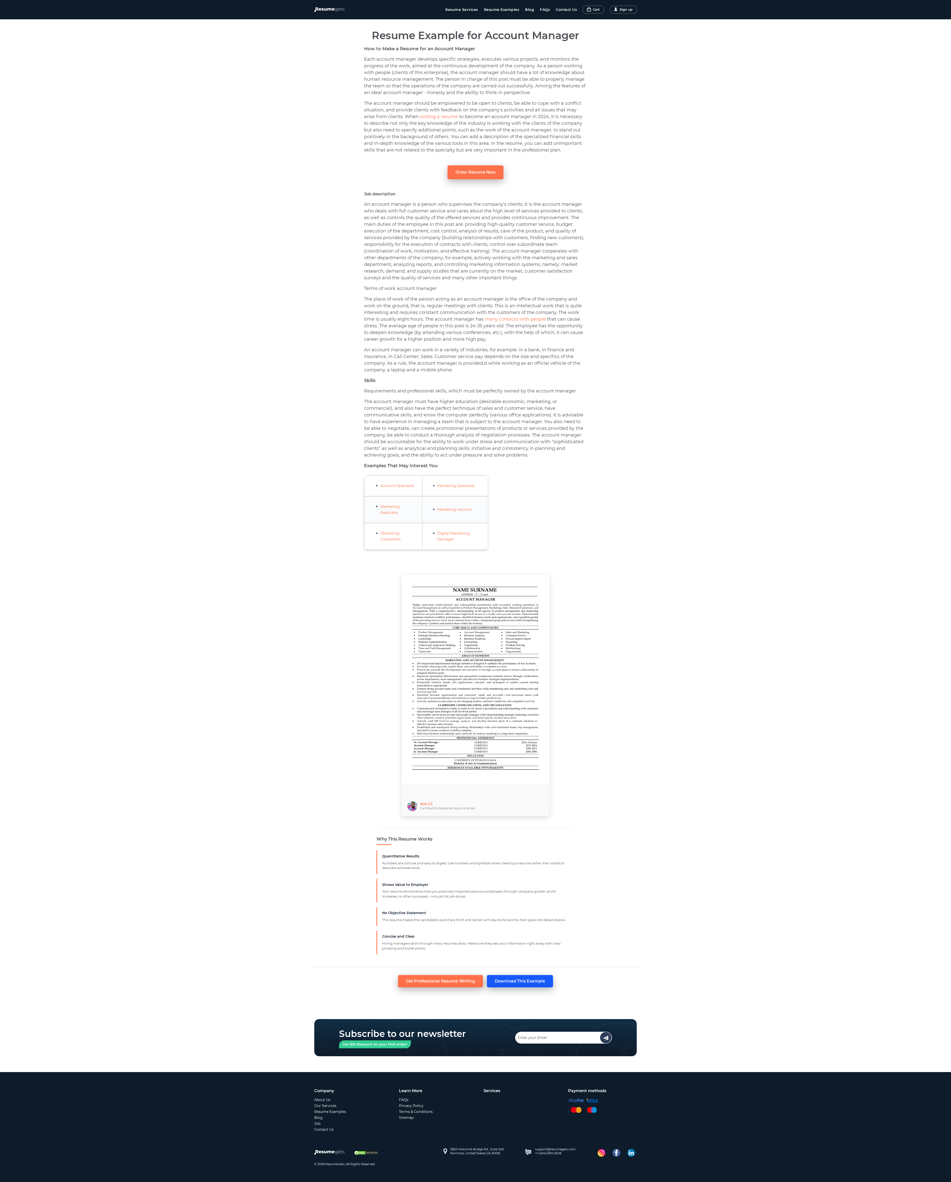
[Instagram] (601, 1152)
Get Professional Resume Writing (440, 981)
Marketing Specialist (456, 485)
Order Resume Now (475, 172)
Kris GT (426, 804)
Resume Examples (501, 9)
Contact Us (566, 9)
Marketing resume (454, 509)
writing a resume (439, 116)
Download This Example (520, 981)
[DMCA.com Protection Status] (366, 1152)
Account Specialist (397, 485)
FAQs (545, 9)
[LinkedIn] (631, 1152)
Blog (529, 9)
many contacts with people (515, 319)
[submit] (606, 1038)
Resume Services (461, 9)
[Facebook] (616, 1152)
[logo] (330, 1152)
